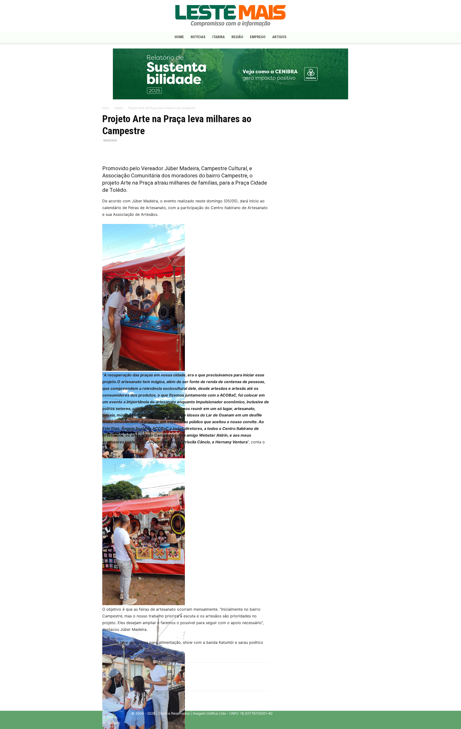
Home (179, 37)
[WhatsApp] (129, 151)
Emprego (258, 37)
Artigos (279, 37)
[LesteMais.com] (230, 16)
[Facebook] (107, 151)
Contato (113, 723)
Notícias (198, 37)
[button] (353, 37)
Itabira (218, 37)
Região (237, 37)
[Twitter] (118, 151)
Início (105, 108)
